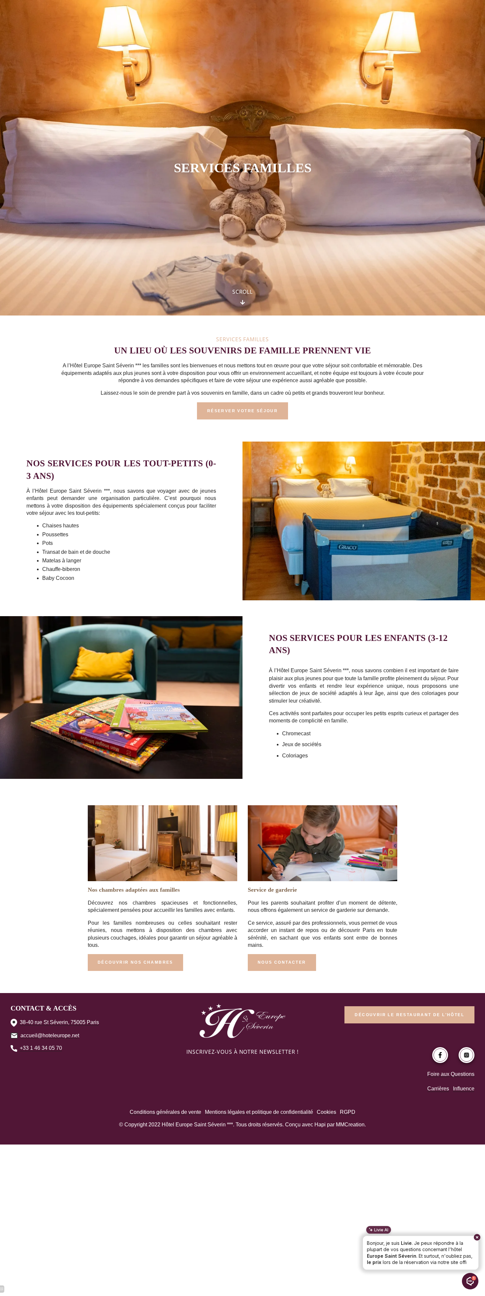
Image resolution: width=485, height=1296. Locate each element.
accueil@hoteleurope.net (49, 1035)
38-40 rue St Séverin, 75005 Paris (59, 1022)
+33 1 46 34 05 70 (41, 1048)
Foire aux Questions (450, 1074)
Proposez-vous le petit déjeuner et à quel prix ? (425, 1251)
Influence (463, 1088)
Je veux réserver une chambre (442, 1263)
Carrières (438, 1088)
